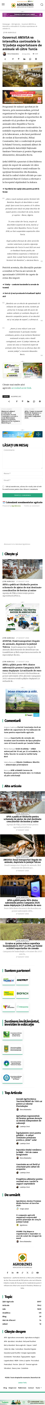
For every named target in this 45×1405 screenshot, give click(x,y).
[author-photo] (18, 1109)
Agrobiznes (24, 1225)
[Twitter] (27, 1272)
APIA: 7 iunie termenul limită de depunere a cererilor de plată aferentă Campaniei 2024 (33, 415)
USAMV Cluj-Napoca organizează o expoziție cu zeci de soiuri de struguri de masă (29, 1234)
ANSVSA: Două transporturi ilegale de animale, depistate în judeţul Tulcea (21, 644)
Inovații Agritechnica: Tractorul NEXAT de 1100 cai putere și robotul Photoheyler (29, 1102)
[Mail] (17, 1272)
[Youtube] (37, 1272)
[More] (36, 59)
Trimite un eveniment (32, 506)
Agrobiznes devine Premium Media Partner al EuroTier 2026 (28, 1203)
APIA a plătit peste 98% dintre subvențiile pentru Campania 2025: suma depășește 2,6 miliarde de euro (21, 667)
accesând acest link (21, 388)
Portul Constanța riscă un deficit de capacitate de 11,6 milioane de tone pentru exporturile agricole (22, 730)
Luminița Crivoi (25, 1126)
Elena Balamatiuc (13, 54)
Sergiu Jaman (24, 1209)
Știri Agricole (16, 24)
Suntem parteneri (17, 970)
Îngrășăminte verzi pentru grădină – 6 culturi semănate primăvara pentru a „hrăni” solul (28, 1136)
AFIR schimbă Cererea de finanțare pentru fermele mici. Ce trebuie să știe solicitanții (22, 773)
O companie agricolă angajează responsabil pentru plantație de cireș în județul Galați (28, 1218)
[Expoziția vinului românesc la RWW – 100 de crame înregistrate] (8, 1153)
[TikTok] (22, 1272)
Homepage (6, 24)
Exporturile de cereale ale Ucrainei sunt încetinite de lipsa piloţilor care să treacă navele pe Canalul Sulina (22, 740)
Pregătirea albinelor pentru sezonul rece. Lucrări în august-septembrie (29, 1181)
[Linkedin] (24, 59)
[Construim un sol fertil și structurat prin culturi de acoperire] (8, 1168)
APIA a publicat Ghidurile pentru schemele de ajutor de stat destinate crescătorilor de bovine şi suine (22, 587)
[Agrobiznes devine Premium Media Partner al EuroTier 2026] (8, 1204)
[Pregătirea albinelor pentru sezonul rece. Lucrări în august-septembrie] (8, 1182)
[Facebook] (12, 59)
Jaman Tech (22, 1383)
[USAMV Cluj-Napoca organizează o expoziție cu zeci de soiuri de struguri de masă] (8, 1235)
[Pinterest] (18, 59)
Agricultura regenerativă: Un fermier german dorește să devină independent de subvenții (29, 1119)
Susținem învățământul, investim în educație (21, 1023)
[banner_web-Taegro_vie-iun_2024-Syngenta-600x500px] (22, 703)
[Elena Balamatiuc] (4, 54)
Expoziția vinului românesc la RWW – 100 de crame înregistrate (29, 1152)
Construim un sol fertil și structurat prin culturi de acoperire (28, 1166)
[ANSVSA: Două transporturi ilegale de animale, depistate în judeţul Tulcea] (22, 845)
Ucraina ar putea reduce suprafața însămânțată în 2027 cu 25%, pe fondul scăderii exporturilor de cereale (22, 946)
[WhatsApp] (30, 59)
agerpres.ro (16, 396)
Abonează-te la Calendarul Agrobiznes (17, 544)
